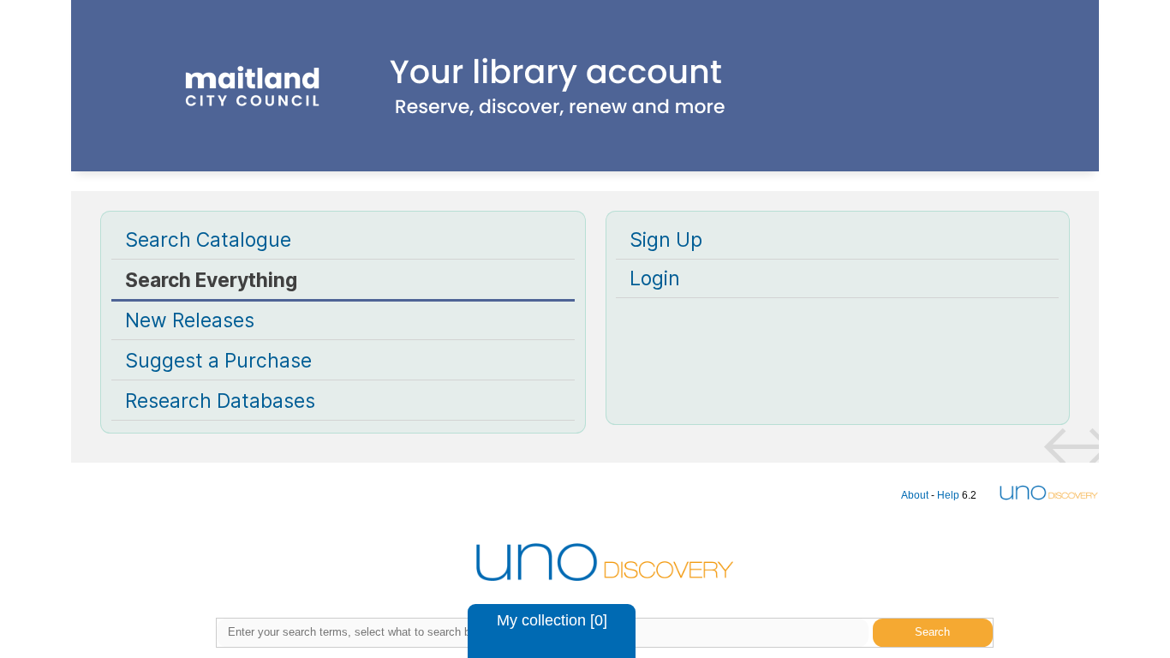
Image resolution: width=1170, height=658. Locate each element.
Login (655, 278)
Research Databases (220, 401)
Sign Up (666, 240)
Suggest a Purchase (218, 361)
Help (948, 495)
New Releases (189, 320)
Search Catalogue (208, 240)
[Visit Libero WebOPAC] (585, 118)
